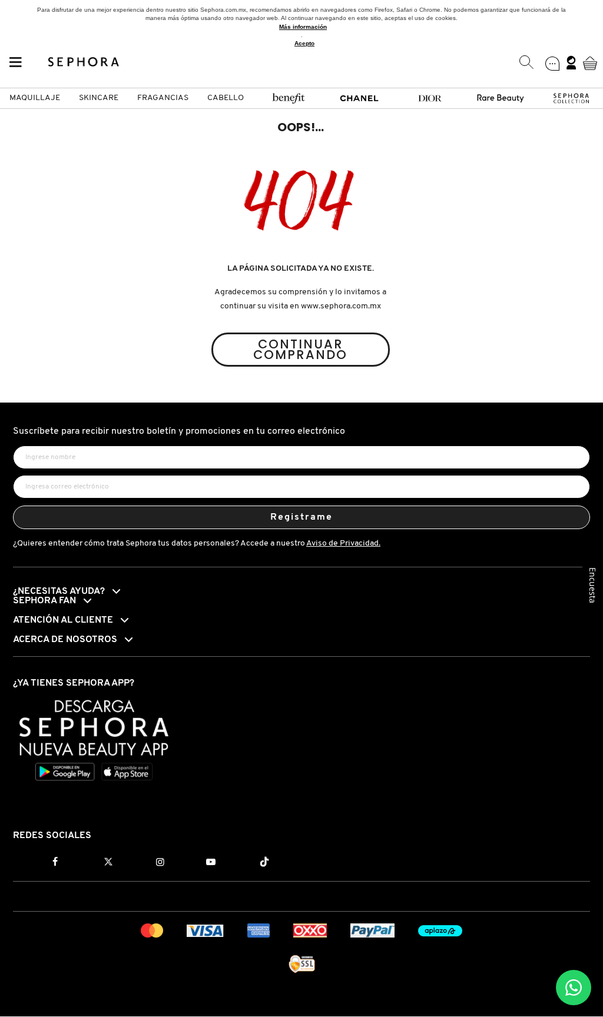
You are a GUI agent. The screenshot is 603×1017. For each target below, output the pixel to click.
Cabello (225, 98)
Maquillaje (34, 98)
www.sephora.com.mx (341, 306)
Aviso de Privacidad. (343, 543)
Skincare (98, 98)
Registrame (301, 517)
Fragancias (162, 98)
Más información (303, 27)
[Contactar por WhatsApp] (573, 987)
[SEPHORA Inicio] (84, 63)
